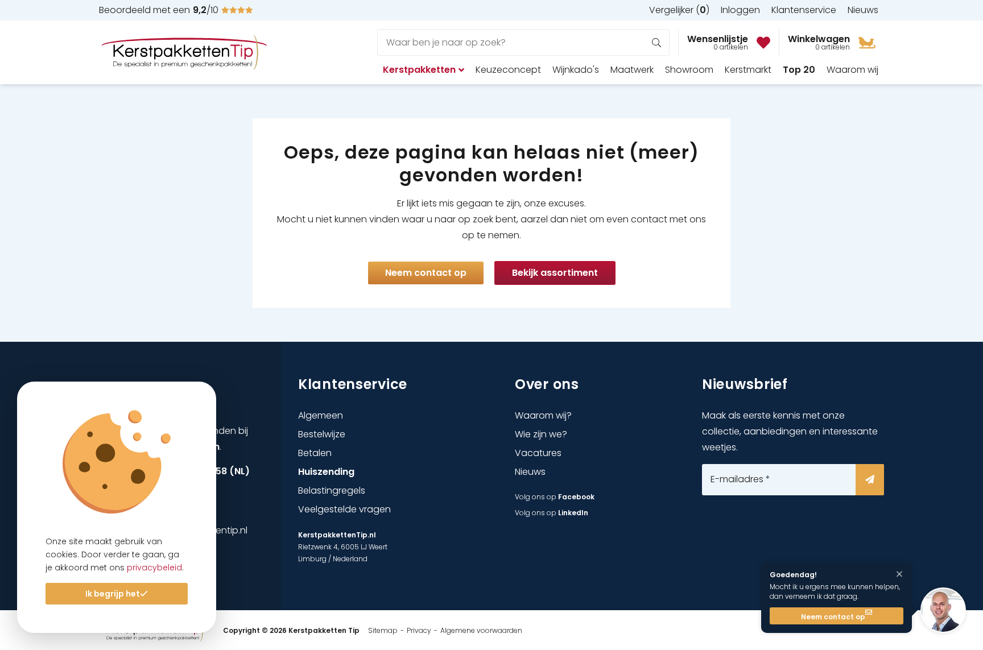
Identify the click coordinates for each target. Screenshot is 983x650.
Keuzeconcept (508, 69)
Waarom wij (852, 69)
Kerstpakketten (419, 69)
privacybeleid (154, 567)
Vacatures (538, 452)
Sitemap (383, 630)
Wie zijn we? (541, 434)
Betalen (315, 452)
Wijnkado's (575, 69)
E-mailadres (740, 479)
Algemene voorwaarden (481, 630)
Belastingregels (331, 490)
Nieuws (530, 471)
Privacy (419, 630)
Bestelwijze (321, 434)
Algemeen (320, 415)
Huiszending (326, 471)
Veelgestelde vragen (344, 509)
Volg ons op (554, 497)
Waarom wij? (543, 415)
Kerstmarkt (748, 69)
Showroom (689, 69)
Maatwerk (632, 69)
